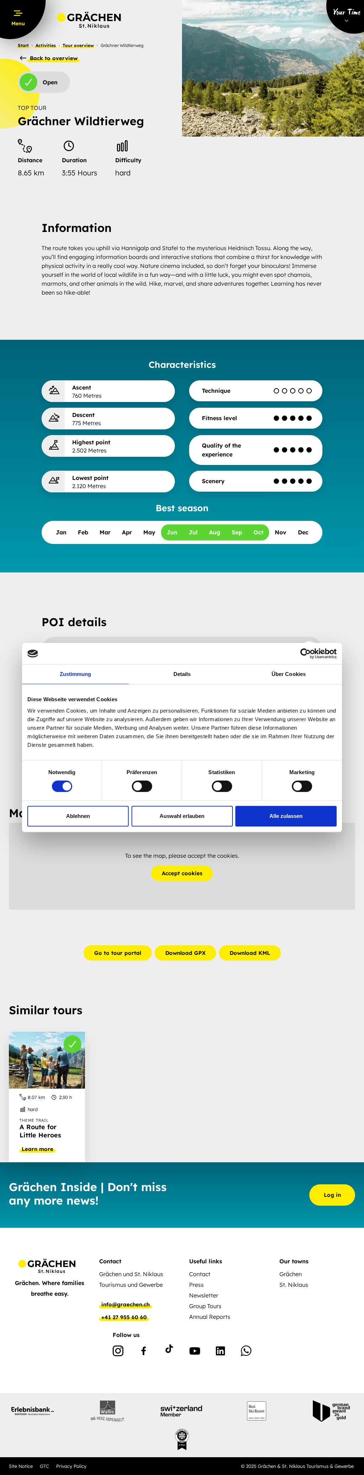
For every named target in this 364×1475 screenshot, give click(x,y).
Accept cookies (182, 873)
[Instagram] (118, 1352)
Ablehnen (78, 816)
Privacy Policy (71, 1466)
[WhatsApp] (246, 1352)
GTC (44, 1466)
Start (23, 45)
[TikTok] (169, 1352)
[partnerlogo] (32, 1411)
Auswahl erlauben (182, 816)
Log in (332, 1194)
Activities (46, 45)
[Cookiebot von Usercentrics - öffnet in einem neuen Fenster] (305, 653)
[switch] (142, 786)
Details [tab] (182, 674)
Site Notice (21, 1466)
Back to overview (52, 58)
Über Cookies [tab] (289, 674)
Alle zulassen (286, 816)
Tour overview (78, 45)
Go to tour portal (117, 953)
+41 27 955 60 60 (124, 1317)
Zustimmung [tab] (75, 674)
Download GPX (185, 953)
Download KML (250, 953)
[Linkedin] (220, 1352)
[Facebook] (143, 1352)
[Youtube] (194, 1352)
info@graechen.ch (125, 1304)
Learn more (37, 1149)
